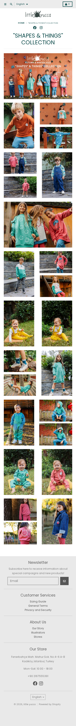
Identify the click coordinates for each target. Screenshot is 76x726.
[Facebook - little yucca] (35, 27)
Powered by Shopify (50, 704)
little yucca (29, 704)
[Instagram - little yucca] (41, 27)
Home (21, 23)
